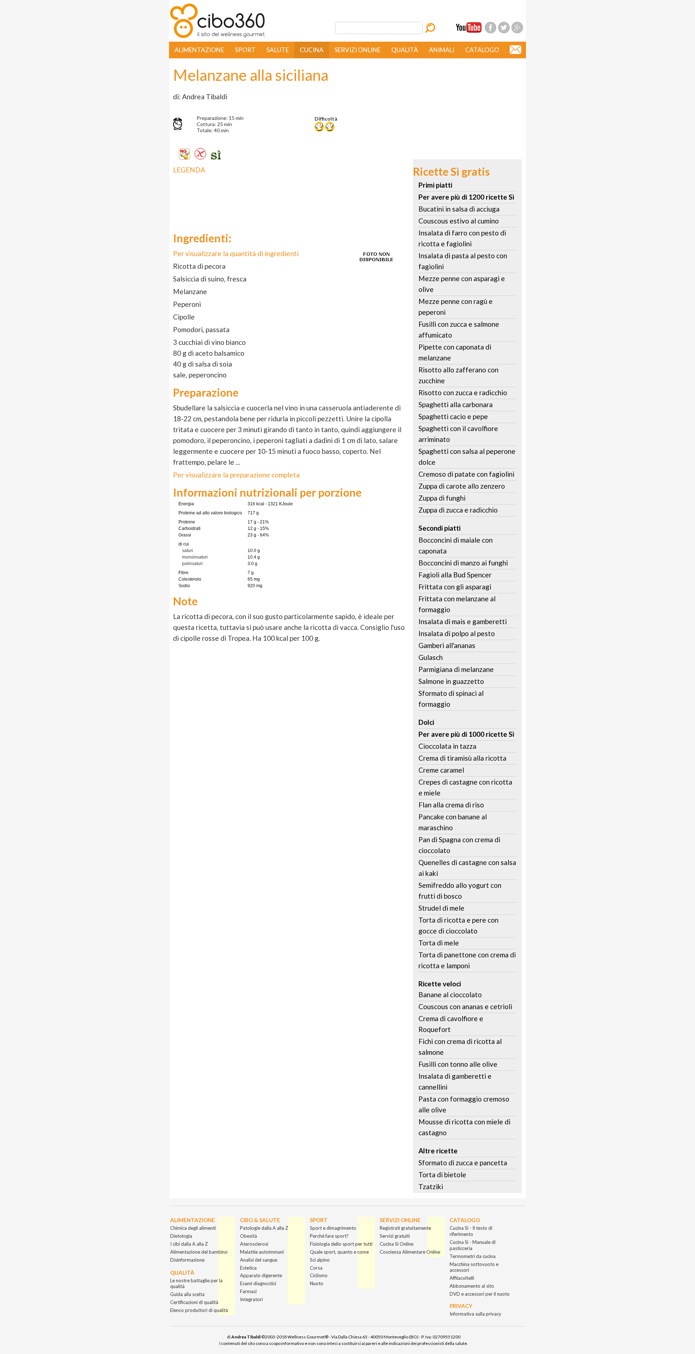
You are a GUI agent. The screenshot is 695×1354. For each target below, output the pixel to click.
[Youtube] (469, 27)
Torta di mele (438, 943)
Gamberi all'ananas (446, 645)
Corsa (316, 1268)
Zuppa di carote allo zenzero (461, 486)
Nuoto (316, 1283)
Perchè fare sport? (329, 1236)
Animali (441, 50)
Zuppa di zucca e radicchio (458, 510)
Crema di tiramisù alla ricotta (462, 758)
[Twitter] (504, 27)
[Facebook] (490, 27)
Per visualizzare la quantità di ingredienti (236, 253)
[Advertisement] (281, 197)
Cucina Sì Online (396, 1244)
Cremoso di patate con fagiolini (466, 474)
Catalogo (482, 50)
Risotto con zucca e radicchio (462, 392)
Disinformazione (187, 1260)
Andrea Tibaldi (246, 1337)
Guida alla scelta (187, 1294)
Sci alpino (320, 1260)
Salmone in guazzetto (451, 681)
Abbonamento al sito (472, 1286)
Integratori (251, 1299)
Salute (277, 50)
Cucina (312, 50)
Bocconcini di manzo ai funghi (463, 563)
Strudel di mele (441, 908)
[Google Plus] (517, 27)
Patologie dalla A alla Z (264, 1228)
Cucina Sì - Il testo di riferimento (471, 1231)
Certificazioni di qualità (194, 1302)
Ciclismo (319, 1275)
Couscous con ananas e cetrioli (465, 1006)
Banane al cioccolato (450, 994)
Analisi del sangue (258, 1260)
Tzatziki (430, 1186)
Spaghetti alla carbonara (455, 404)
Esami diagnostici (258, 1283)
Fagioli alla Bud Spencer (455, 575)
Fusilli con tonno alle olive (457, 1064)
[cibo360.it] (217, 37)
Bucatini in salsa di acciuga (459, 209)
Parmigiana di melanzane (456, 669)
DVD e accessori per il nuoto (480, 1294)
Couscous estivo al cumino (458, 221)
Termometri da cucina (473, 1256)
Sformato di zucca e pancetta (462, 1162)
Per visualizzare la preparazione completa (236, 475)
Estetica (248, 1268)
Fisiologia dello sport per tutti (341, 1244)
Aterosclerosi (254, 1244)
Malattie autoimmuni (262, 1252)
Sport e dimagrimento (333, 1228)
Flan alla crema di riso (451, 805)
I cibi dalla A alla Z (189, 1244)
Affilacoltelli (462, 1278)
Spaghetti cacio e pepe (453, 416)
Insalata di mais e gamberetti (462, 621)
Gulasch (430, 657)
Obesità (248, 1236)
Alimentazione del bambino (199, 1252)
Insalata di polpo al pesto (456, 633)
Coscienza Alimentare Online (410, 1252)
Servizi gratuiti (395, 1236)
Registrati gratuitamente (405, 1228)
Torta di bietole (442, 1174)
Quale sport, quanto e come (339, 1252)
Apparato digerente (261, 1275)
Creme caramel (441, 770)
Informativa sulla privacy (475, 1314)
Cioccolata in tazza (447, 746)
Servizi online (357, 50)
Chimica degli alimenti (193, 1228)
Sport (245, 50)
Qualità (404, 50)
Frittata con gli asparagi (454, 586)
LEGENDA (189, 170)
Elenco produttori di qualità (199, 1310)
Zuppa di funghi (442, 498)
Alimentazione (199, 50)
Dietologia (181, 1236)
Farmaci (248, 1291)
